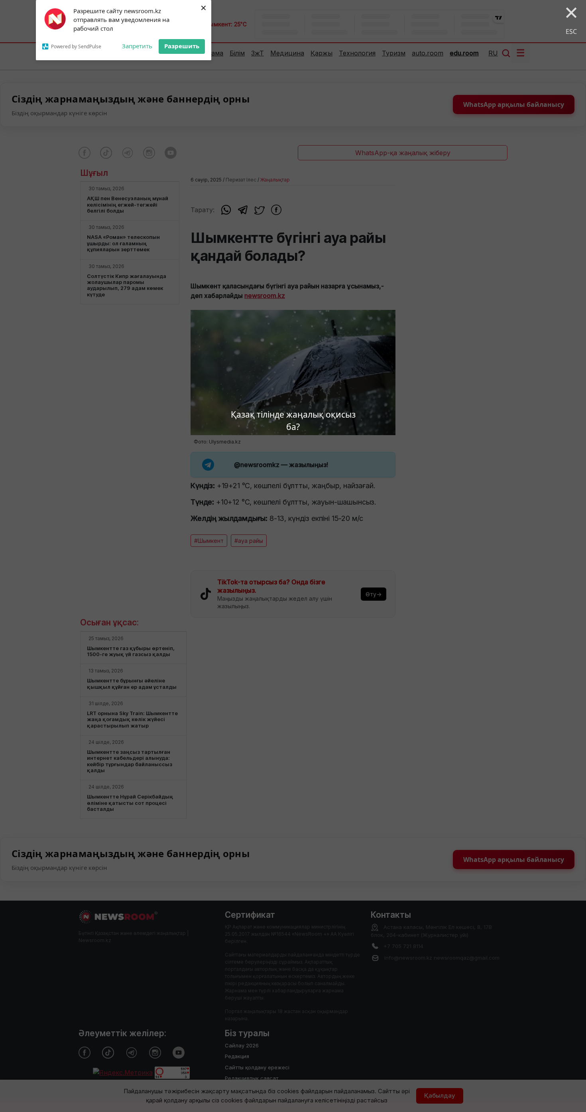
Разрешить (181, 46)
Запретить (137, 46)
